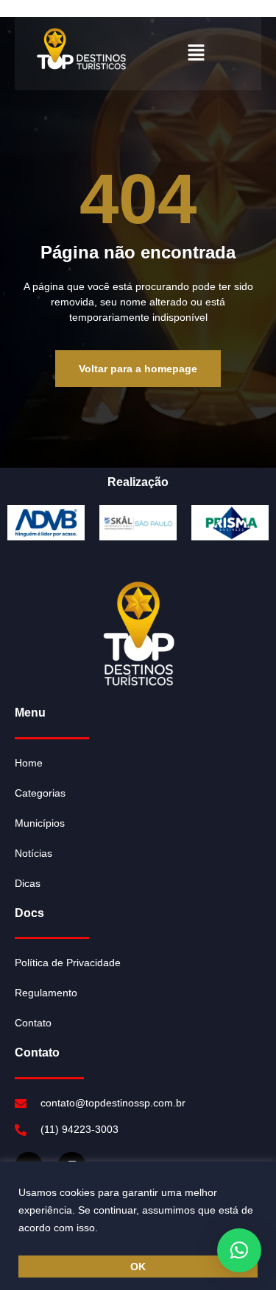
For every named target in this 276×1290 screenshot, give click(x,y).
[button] (196, 52)
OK (138, 1266)
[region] (138, 1226)
